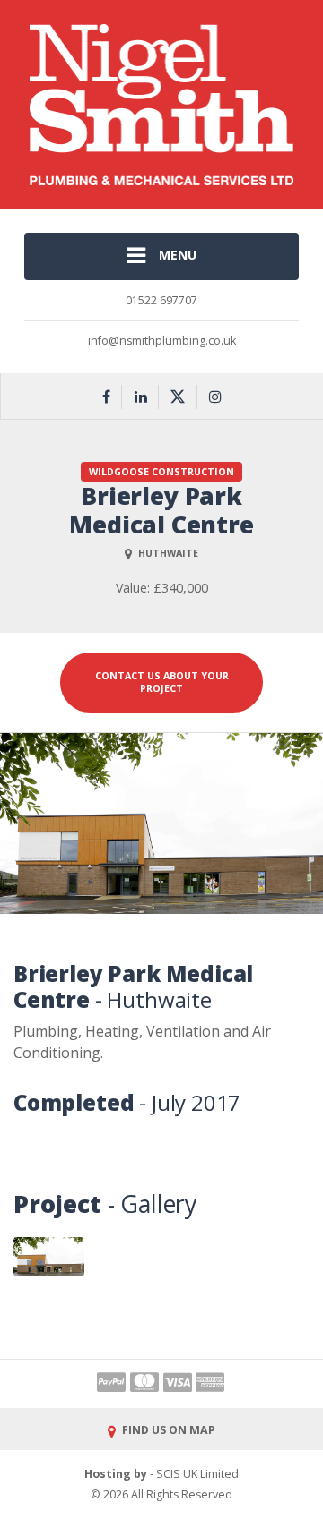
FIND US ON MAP (167, 1430)
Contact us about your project (162, 682)
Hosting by (115, 1473)
